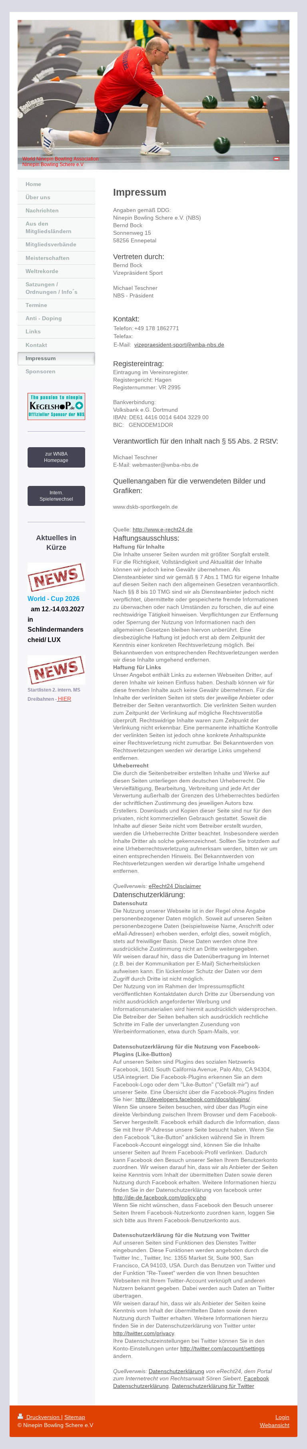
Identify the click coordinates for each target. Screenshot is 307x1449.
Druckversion (43, 1417)
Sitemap (74, 1417)
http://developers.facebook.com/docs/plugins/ (193, 1099)
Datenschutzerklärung (176, 1371)
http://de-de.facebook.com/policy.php (159, 1197)
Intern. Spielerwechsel (56, 496)
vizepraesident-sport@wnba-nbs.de (179, 344)
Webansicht (274, 1425)
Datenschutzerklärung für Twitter (213, 1386)
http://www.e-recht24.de (163, 529)
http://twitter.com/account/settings (222, 1348)
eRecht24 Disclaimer (175, 886)
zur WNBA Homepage (56, 457)
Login (282, 1417)
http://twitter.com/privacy (143, 1333)
